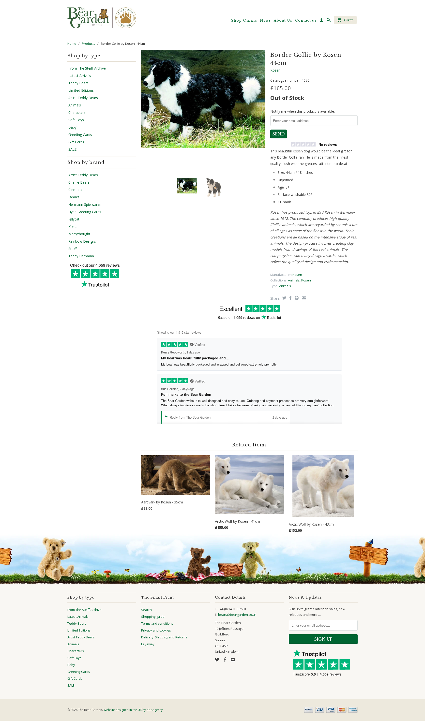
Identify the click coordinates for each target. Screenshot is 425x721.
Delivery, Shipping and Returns (164, 637)
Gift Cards (76, 142)
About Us (283, 20)
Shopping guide (153, 616)
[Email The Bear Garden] (233, 659)
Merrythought (79, 234)
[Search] (329, 21)
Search (146, 609)
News (265, 20)
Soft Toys (76, 120)
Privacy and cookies (156, 630)
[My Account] (321, 21)
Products (88, 43)
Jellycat (73, 219)
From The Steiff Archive (87, 68)
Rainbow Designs (82, 241)
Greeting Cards (80, 134)
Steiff (72, 249)
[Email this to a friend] (303, 298)
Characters (77, 112)
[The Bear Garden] (101, 16)
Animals (74, 105)
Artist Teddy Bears (83, 98)
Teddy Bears (78, 83)
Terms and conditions (157, 623)
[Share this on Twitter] (283, 298)
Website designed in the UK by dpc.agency (133, 710)
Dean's (73, 197)
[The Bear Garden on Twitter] (217, 659)
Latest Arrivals (79, 76)
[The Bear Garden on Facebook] (225, 659)
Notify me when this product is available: (302, 111)
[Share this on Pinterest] (296, 298)
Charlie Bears (79, 182)
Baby (72, 127)
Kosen (73, 226)
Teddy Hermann (81, 256)
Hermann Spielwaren (84, 204)
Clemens (75, 190)
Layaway (147, 644)
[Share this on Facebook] (289, 298)
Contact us (306, 20)
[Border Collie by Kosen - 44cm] (203, 99)
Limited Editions (81, 90)
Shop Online (244, 20)
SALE (72, 149)
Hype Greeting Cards (84, 212)
